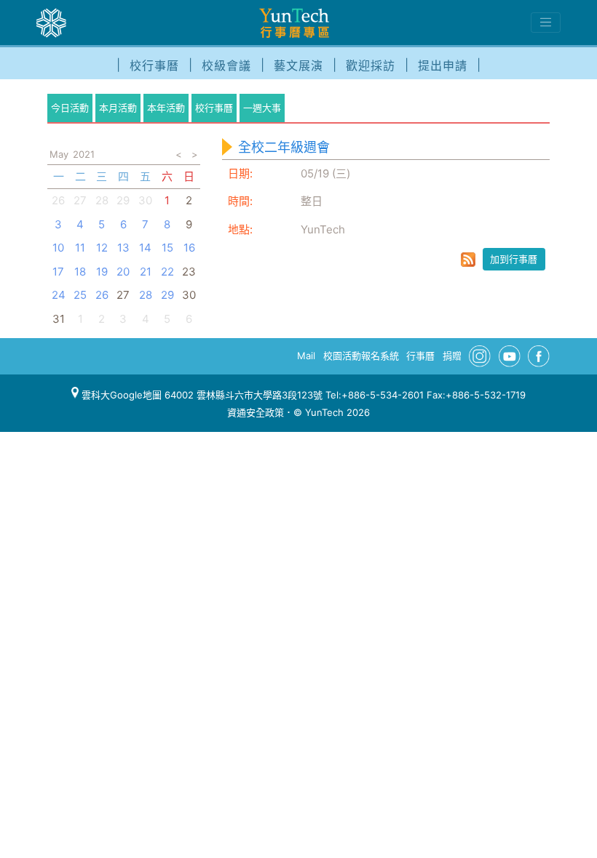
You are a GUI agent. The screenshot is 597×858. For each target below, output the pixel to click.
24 (59, 295)
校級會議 (226, 65)
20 (123, 271)
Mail (306, 355)
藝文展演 (298, 65)
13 (123, 247)
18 (80, 271)
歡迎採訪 (370, 65)
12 (102, 247)
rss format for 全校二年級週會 (468, 259)
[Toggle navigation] (546, 22)
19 (102, 271)
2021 (84, 154)
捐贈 (452, 355)
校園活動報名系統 (361, 355)
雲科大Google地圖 (120, 395)
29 (167, 295)
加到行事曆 (513, 259)
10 (58, 247)
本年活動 (166, 107)
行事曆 (420, 355)
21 (145, 271)
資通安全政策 (255, 412)
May (59, 154)
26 (58, 200)
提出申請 (442, 65)
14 (145, 247)
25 (80, 295)
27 (80, 200)
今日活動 (70, 107)
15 (167, 247)
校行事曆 (154, 65)
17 (58, 271)
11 (80, 247)
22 (167, 271)
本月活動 (118, 107)
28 (101, 200)
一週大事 (262, 107)
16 (189, 247)
